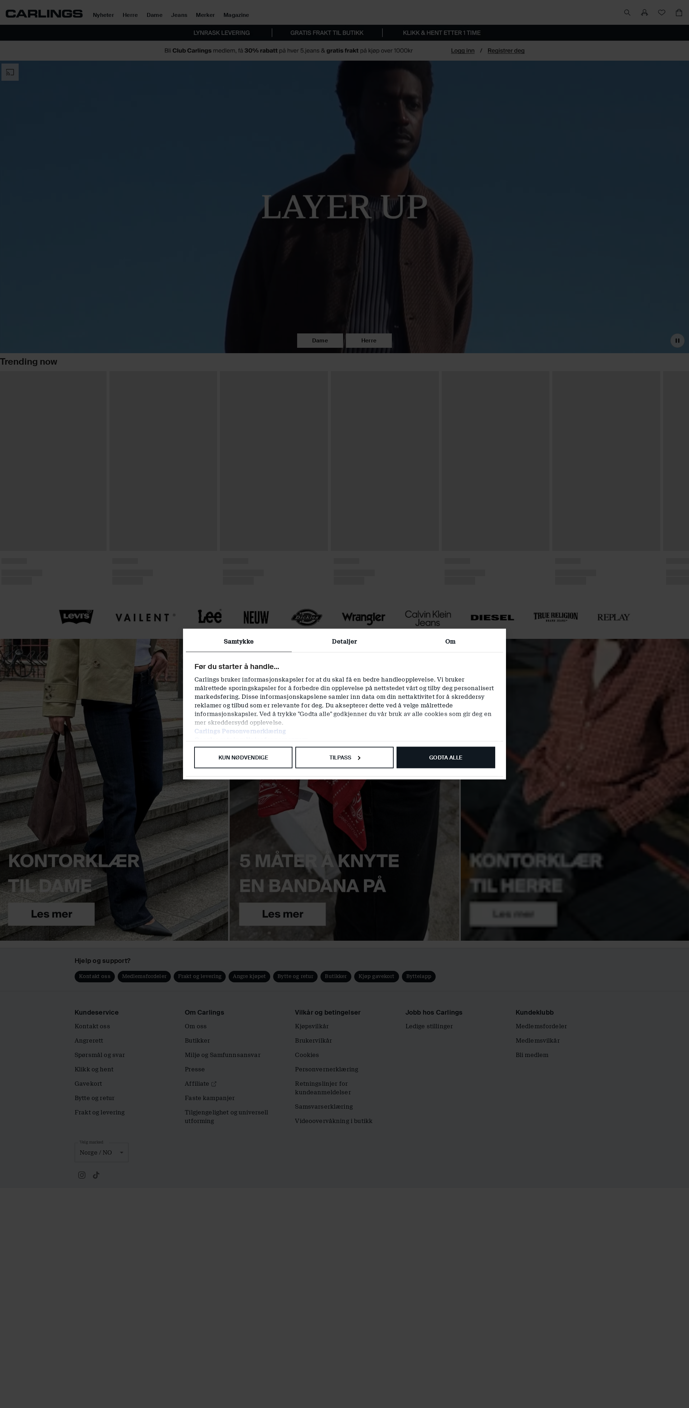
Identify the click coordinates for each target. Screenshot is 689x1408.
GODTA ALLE (445, 757)
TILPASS (340, 757)
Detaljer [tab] (344, 641)
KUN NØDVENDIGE (243, 757)
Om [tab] (450, 641)
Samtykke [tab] (239, 641)
